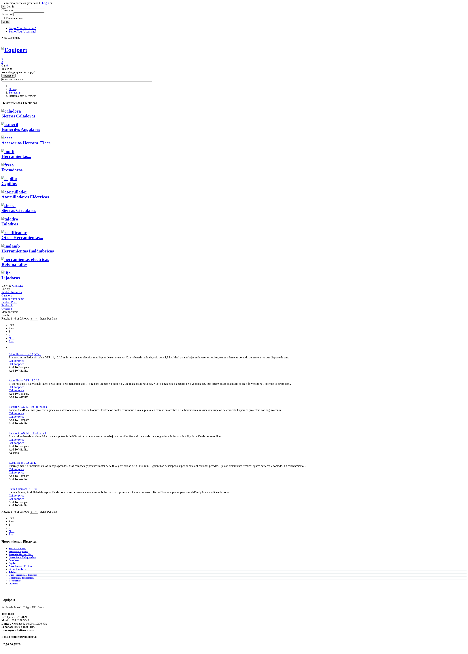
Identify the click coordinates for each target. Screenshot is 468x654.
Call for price (16, 360)
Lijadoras (13, 583)
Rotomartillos (15, 580)
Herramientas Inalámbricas (22, 578)
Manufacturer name (12, 298)
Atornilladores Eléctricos (20, 566)
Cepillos (12, 563)
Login (45, 3)
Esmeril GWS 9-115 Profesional (27, 433)
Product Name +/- (11, 292)
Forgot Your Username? (22, 31)
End (11, 341)
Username (7, 10)
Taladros (13, 572)
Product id (7, 305)
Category (6, 295)
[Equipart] (14, 50)
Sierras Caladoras (17, 548)
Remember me (14, 18)
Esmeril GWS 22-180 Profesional (28, 406)
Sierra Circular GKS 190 (23, 488)
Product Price (9, 302)
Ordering (6, 308)
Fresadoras (14, 560)
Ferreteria (14, 92)
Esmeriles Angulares (18, 551)
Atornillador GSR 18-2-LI (24, 380)
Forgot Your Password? (22, 28)
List (20, 285)
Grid (15, 285)
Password (7, 14)
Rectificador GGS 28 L (22, 462)
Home (12, 89)
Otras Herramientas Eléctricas (23, 575)
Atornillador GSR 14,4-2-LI (25, 354)
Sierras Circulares (17, 569)
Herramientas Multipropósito (22, 557)
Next (11, 338)
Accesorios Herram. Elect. (21, 554)
